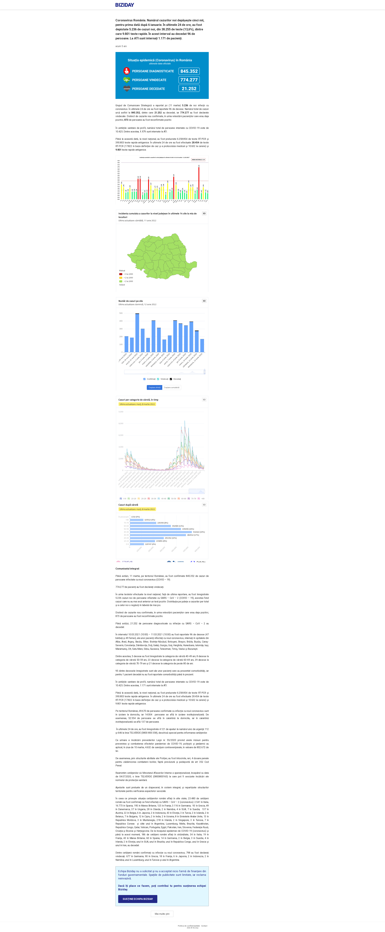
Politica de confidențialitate (189, 926)
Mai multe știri (162, 913)
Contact (204, 926)
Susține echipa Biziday (138, 898)
